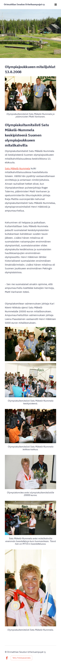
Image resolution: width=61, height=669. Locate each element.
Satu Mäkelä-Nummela (17, 168)
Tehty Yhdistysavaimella (21, 658)
